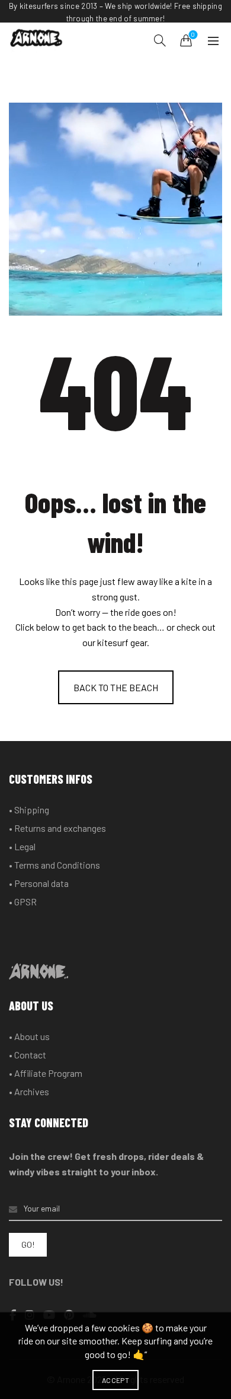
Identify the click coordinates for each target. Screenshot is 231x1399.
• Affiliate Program (45, 1073)
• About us (29, 1036)
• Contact (27, 1054)
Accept (115, 1380)
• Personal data (39, 883)
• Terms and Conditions (54, 864)
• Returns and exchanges (57, 828)
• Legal (22, 846)
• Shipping (29, 809)
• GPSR (23, 901)
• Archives (29, 1091)
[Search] (159, 40)
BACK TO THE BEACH (115, 687)
